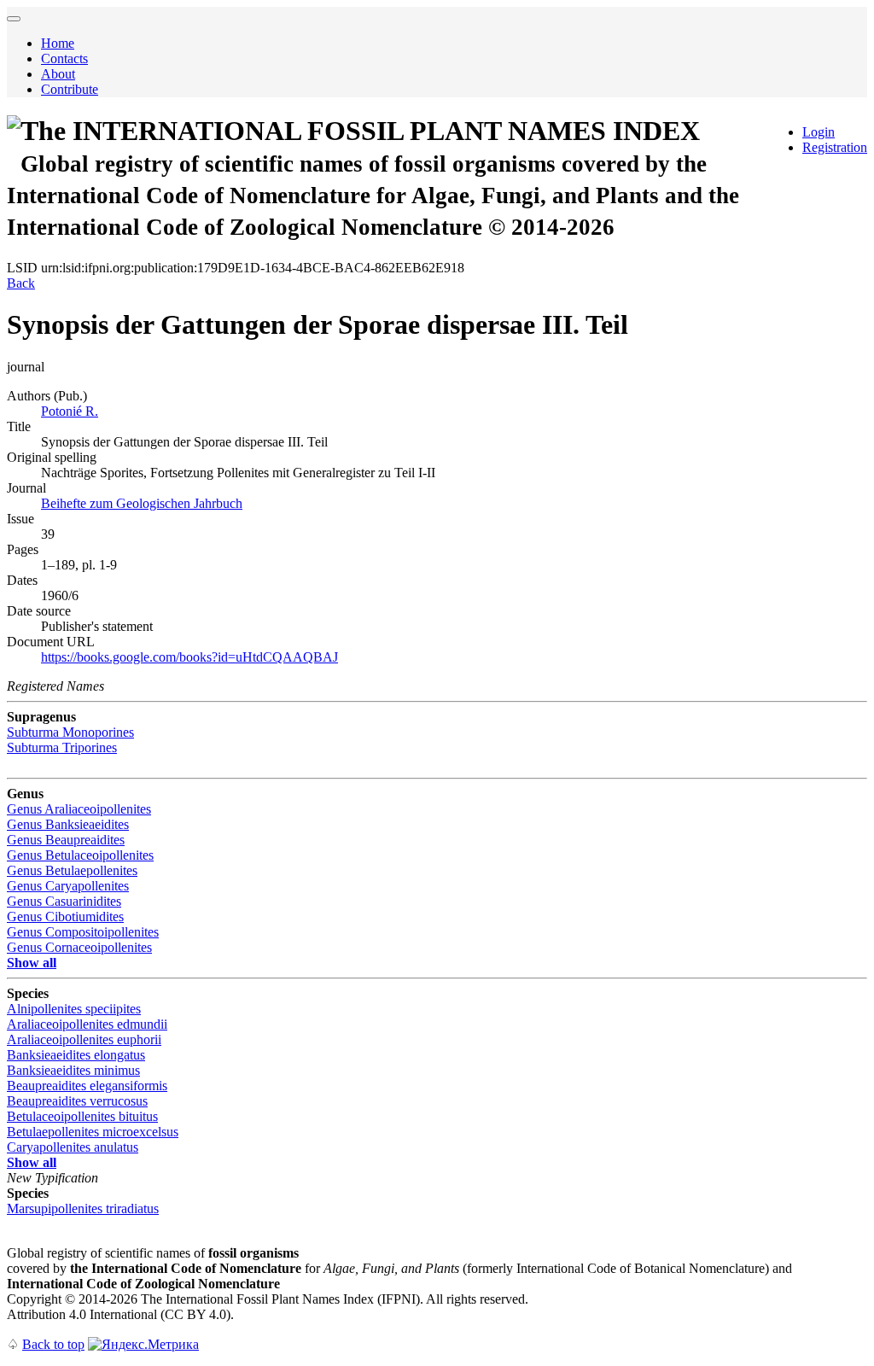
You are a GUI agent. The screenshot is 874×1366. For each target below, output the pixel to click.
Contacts (64, 58)
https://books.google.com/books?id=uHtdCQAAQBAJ (189, 657)
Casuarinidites (64, 901)
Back (21, 283)
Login (818, 132)
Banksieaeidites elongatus (76, 1055)
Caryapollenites (68, 886)
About (58, 74)
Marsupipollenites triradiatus (83, 1208)
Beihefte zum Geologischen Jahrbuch (141, 503)
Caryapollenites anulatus (72, 1147)
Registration (834, 147)
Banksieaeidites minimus (73, 1070)
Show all (31, 962)
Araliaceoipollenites (79, 809)
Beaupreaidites (66, 839)
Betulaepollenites (72, 870)
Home (57, 43)
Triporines (62, 747)
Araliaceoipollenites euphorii (84, 1039)
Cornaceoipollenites (79, 947)
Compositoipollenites (83, 932)
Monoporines (70, 732)
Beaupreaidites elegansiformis (87, 1085)
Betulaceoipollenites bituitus (82, 1116)
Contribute (69, 89)
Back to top (53, 1344)
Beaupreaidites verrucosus (77, 1101)
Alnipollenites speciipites (74, 1008)
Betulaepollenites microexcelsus (92, 1131)
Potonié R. (69, 411)
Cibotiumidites (65, 916)
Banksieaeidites (68, 824)
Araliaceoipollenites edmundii (87, 1024)
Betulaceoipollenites (80, 855)
